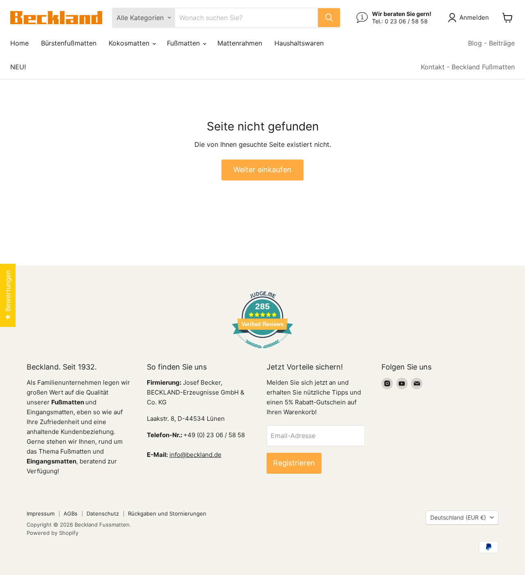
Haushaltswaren (299, 43)
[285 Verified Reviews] (262, 352)
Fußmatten (184, 43)
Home (19, 43)
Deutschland (458, 517)
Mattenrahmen (239, 43)
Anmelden (474, 17)
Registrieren (294, 463)
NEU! (18, 67)
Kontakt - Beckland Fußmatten (468, 67)
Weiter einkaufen (262, 169)
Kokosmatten (130, 43)
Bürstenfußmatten (68, 43)
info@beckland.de (195, 455)
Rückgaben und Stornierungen (167, 513)
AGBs (71, 513)
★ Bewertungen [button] (8, 295)
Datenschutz (103, 513)
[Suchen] (329, 17)
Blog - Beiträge (491, 43)
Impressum (41, 513)
